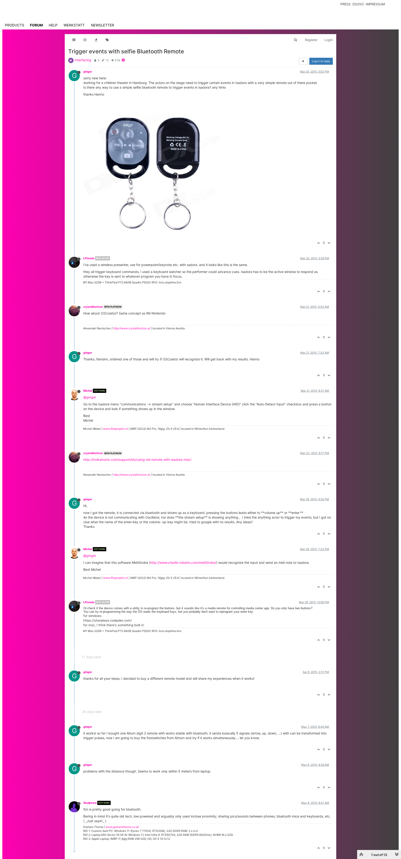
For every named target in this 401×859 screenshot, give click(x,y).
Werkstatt (74, 25)
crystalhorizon (93, 306)
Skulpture (90, 803)
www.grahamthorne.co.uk (122, 827)
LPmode (88, 258)
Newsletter (102, 25)
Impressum (375, 4)
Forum (36, 25)
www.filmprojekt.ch (115, 428)
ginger (87, 71)
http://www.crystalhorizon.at (131, 328)
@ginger (89, 397)
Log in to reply (321, 61)
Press (345, 4)
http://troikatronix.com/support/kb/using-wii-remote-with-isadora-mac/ (137, 460)
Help (53, 25)
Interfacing (83, 60)
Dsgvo (358, 4)
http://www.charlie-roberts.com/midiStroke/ (183, 562)
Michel (87, 390)
